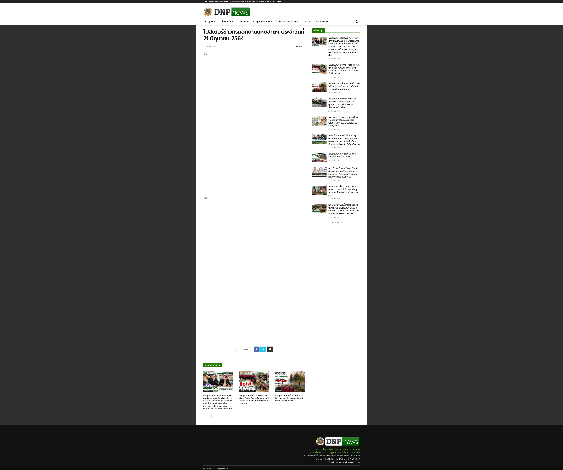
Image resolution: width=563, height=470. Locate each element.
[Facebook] (358, 10)
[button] (356, 21)
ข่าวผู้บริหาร (208, 391)
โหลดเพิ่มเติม (335, 222)
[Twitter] (263, 349)
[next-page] (210, 416)
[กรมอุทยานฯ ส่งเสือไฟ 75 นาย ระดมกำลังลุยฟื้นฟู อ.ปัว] (319, 157)
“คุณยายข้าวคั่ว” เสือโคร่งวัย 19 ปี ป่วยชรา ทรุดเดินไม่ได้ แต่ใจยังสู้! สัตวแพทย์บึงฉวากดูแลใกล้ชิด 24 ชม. (343, 191)
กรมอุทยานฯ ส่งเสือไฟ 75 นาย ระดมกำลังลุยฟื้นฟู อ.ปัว (342, 155)
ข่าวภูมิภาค (280, 391)
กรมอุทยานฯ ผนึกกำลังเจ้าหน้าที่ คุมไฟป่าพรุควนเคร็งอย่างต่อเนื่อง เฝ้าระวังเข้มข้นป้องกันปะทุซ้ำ (289, 398)
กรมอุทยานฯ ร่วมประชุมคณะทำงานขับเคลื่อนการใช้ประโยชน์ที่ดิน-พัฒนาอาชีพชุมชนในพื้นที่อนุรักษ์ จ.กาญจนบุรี (343, 121)
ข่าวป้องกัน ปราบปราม (247, 391)
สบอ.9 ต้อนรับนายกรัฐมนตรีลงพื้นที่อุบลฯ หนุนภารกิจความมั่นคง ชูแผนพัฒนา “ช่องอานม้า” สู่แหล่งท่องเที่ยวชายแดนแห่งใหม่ (343, 172)
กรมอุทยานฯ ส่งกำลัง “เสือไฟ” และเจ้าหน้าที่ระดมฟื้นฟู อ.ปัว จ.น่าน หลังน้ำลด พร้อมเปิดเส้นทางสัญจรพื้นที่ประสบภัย (254, 399)
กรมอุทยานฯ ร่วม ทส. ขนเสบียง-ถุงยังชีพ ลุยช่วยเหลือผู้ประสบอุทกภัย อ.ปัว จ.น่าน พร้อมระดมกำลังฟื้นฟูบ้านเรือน (342, 103)
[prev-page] (205, 416)
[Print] (270, 349)
